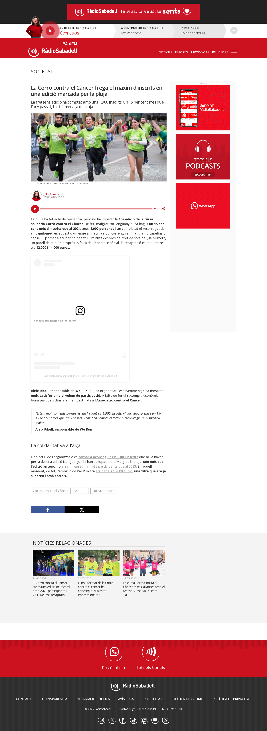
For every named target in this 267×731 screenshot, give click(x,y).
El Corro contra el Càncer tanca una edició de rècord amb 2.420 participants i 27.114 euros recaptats (51, 589)
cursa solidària (103, 490)
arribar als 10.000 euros (114, 471)
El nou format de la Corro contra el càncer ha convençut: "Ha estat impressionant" (95, 589)
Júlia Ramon (51, 194)
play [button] (35, 209)
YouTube (155, 720)
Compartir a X (82, 509)
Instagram (101, 720)
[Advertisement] (203, 255)
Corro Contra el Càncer (51, 490)
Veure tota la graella (234, 30)
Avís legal (126, 699)
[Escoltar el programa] (70, 31)
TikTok (133, 720)
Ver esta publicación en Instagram (55, 320)
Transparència (54, 699)
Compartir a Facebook (48, 509)
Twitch (144, 720)
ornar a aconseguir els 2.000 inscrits (109, 457)
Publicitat (153, 699)
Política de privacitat (232, 699)
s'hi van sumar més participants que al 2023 (101, 466)
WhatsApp (165, 720)
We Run (80, 490)
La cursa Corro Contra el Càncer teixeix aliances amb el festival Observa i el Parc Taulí (144, 589)
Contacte (24, 699)
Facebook (123, 720)
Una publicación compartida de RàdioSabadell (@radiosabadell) (80, 375)
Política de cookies (188, 699)
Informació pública (92, 699)
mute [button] (163, 208)
